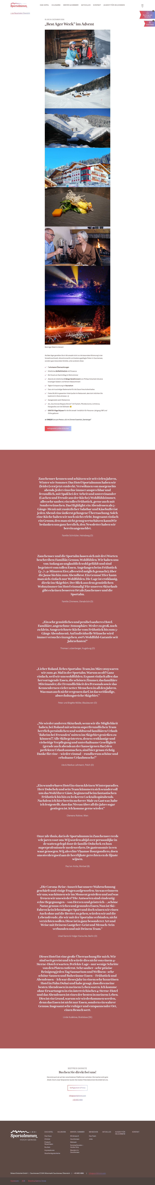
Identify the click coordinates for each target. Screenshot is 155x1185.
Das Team (92, 1136)
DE (142, 5)
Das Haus (47, 1136)
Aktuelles (85, 5)
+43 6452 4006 (78, 1100)
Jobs (90, 1139)
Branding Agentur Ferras (37, 1181)
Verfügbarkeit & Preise (77, 1088)
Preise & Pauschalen (48, 1143)
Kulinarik (56, 5)
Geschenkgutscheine (52, 1153)
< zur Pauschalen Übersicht (20, 13)
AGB (23, 1181)
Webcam (73, 1142)
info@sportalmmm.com (77, 1096)
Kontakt (97, 5)
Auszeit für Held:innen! (114, 5)
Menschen (93, 1132)
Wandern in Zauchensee (74, 1151)
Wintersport (74, 1136)
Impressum (15, 1181)
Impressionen (49, 1150)
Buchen (47, 1147)
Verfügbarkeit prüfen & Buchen (58, 428)
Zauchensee (74, 1139)
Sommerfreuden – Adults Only (77, 1146)
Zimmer (47, 1139)
